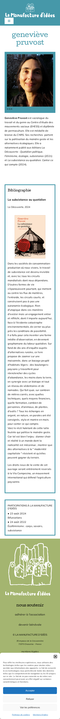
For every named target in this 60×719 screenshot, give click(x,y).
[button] (55, 656)
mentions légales (30, 651)
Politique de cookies (21, 714)
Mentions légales (40, 714)
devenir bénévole (30, 624)
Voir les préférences (30, 707)
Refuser (30, 699)
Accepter (30, 690)
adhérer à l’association (30, 614)
